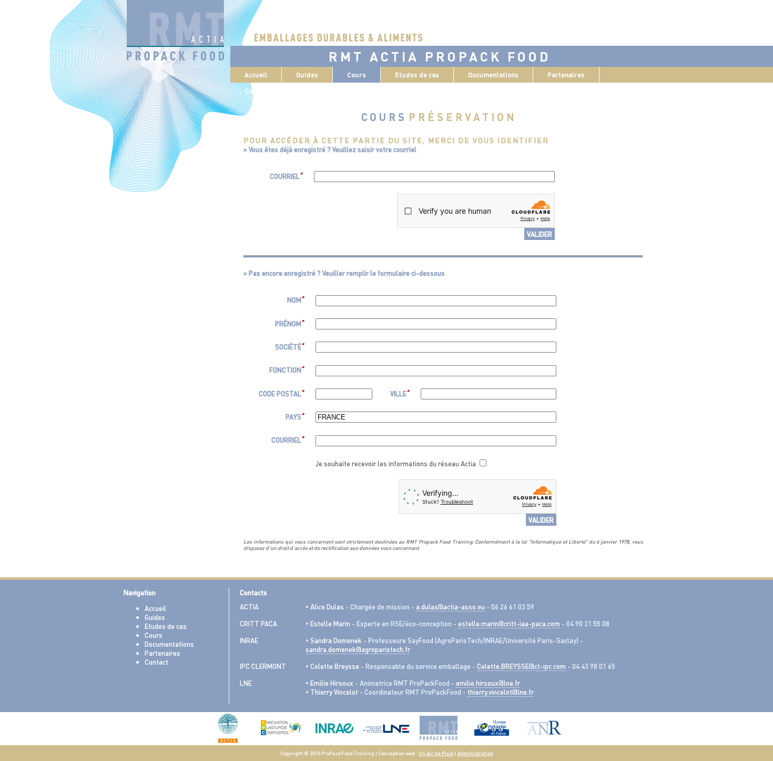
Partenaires (566, 75)
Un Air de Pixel (436, 753)
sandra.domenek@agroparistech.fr (358, 649)
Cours (153, 634)
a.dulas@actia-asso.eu (450, 606)
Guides (155, 617)
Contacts (258, 90)
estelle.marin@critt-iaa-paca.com (509, 623)
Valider (539, 233)
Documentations (169, 643)
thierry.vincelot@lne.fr (500, 691)
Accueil (256, 75)
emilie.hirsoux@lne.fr (488, 682)
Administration (475, 753)
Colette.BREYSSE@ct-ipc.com (521, 666)
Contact (156, 661)
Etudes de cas (166, 626)
